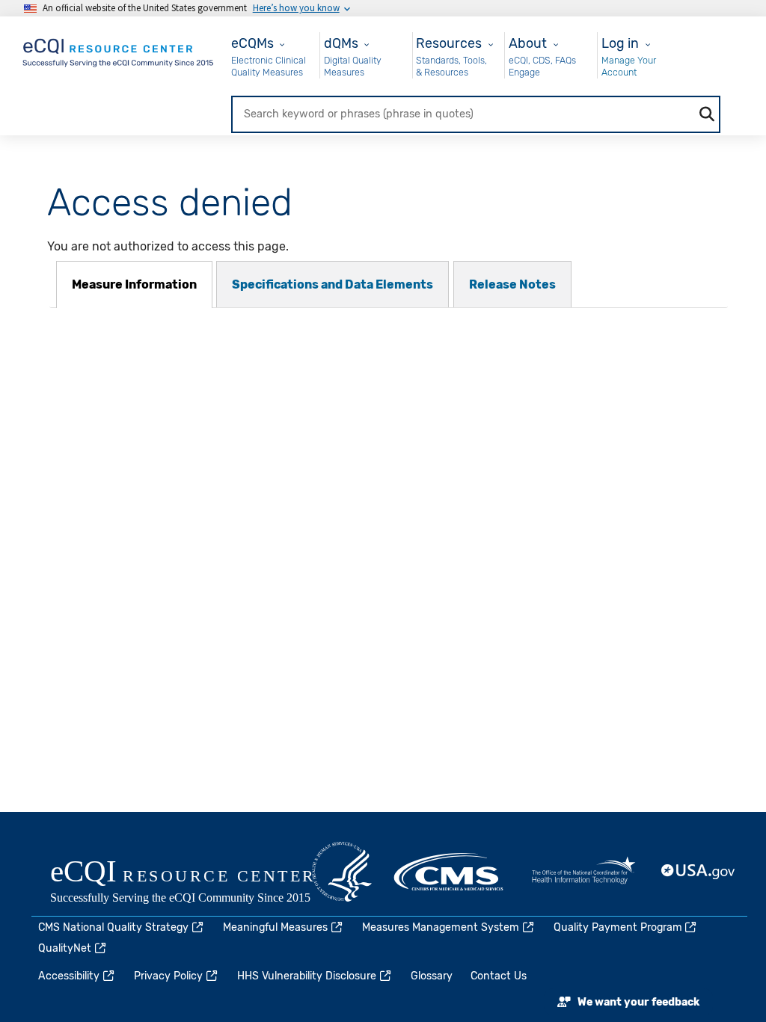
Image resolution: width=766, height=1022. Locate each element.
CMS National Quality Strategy (113, 927)
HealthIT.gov (583, 871)
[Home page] (118, 50)
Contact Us (499, 976)
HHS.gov (342, 872)
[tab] (134, 284)
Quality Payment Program (618, 927)
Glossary (432, 976)
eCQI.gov (199, 883)
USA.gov (698, 871)
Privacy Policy (168, 976)
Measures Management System (440, 927)
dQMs (341, 43)
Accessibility (68, 976)
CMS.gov (449, 871)
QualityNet (64, 948)
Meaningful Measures (275, 927)
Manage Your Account (628, 66)
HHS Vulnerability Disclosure (306, 976)
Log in (620, 43)
